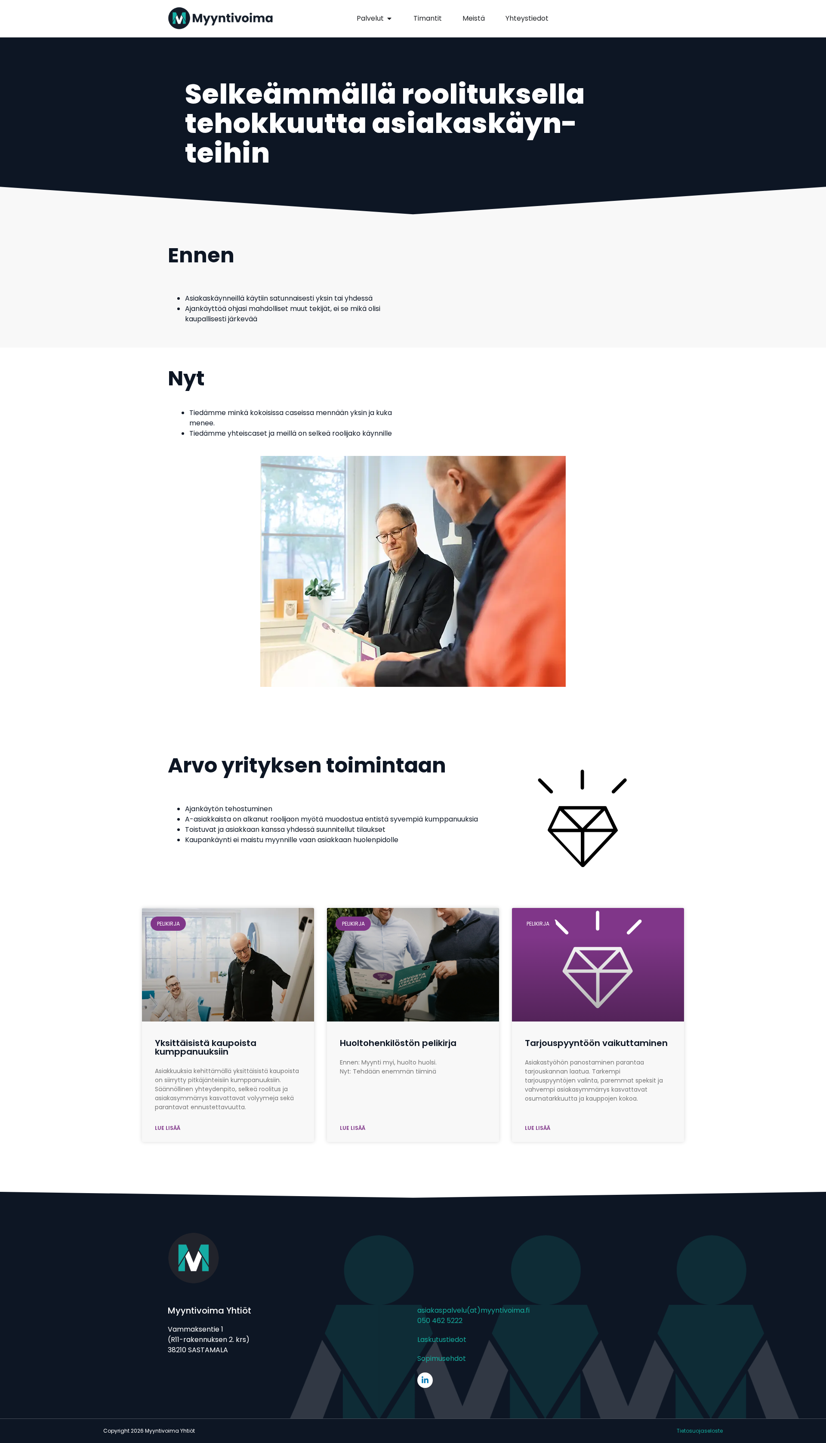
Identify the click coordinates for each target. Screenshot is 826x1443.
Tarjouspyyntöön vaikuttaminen (596, 1043)
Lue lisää (167, 1128)
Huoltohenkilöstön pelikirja (398, 1043)
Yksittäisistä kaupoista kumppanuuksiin (205, 1047)
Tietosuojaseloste (700, 1430)
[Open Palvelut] (389, 18)
